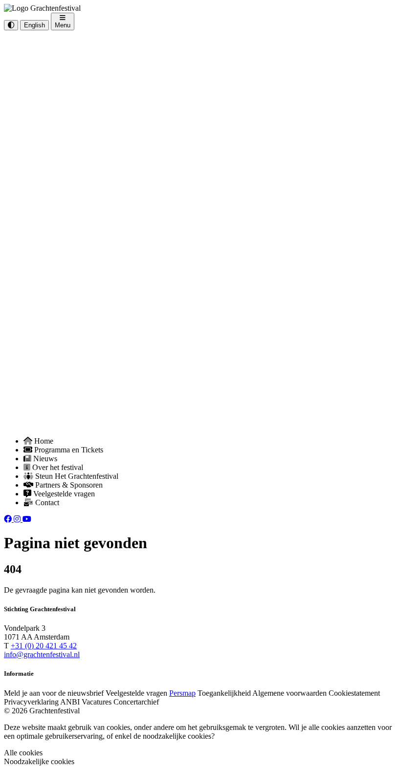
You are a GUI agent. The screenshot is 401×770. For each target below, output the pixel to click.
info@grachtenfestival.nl (42, 654)
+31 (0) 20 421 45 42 (44, 646)
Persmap (182, 693)
